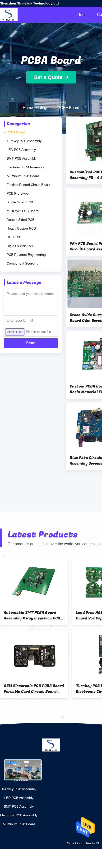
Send (31, 343)
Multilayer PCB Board (23, 211)
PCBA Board (16, 132)
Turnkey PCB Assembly (24, 141)
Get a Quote (47, 77)
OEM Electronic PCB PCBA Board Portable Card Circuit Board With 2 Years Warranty (34, 688)
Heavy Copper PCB (21, 228)
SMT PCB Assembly (22, 158)
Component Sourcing (22, 263)
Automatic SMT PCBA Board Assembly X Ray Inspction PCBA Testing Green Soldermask (33, 615)
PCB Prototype (18, 193)
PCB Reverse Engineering (26, 255)
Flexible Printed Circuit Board (28, 185)
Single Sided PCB (20, 202)
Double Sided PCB (20, 220)
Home (82, 15)
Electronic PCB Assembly (25, 167)
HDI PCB (13, 237)
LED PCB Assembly (21, 150)
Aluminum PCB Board (23, 176)
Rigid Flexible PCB (20, 246)
